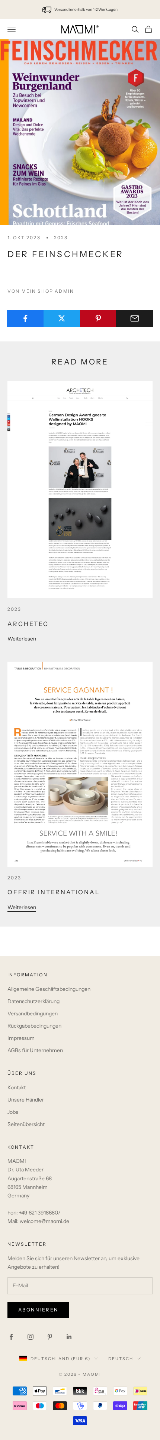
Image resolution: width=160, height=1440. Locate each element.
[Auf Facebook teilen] (25, 318)
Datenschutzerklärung (33, 1001)
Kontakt (16, 1087)
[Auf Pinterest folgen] (50, 1336)
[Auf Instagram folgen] (30, 1336)
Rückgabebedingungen (34, 1025)
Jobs (12, 1112)
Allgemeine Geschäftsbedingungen (48, 989)
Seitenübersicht (26, 1124)
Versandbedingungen (32, 1013)
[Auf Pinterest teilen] (98, 318)
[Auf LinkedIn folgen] (69, 1336)
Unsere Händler (25, 1099)
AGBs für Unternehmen (35, 1050)
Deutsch (120, 1358)
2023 (61, 237)
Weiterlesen (21, 638)
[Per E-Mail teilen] (134, 318)
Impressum (21, 1038)
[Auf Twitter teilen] (62, 318)
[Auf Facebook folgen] (11, 1336)
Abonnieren (38, 1310)
